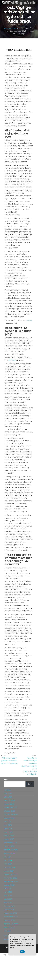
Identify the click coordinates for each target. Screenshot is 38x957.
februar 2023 (9, 906)
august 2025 (9, 818)
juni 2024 (8, 860)
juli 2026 (7, 790)
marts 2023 (8, 903)
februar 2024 (9, 867)
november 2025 (10, 807)
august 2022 (9, 927)
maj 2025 (8, 825)
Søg (6, 780)
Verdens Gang (9, 1)
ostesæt (29, 320)
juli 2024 (7, 857)
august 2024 (9, 853)
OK (22, 951)
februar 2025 (9, 836)
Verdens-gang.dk (11, 28)
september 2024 (11, 850)
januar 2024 (9, 871)
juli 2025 (7, 822)
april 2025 (8, 829)
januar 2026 (9, 804)
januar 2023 (9, 910)
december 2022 (10, 913)
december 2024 (10, 843)
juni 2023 (8, 892)
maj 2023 (8, 896)
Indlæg (13, 753)
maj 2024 (8, 864)
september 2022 (11, 924)
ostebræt (12, 360)
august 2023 (9, 885)
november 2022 (10, 917)
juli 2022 (7, 931)
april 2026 (8, 797)
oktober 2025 (9, 811)
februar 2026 (9, 800)
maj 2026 (8, 793)
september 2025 (11, 815)
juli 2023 (7, 889)
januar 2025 (9, 839)
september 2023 (11, 881)
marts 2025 (8, 832)
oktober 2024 (9, 846)
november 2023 (10, 878)
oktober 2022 (9, 920)
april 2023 (8, 899)
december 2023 (10, 874)
